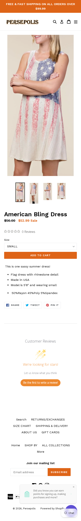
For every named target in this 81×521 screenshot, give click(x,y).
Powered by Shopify (52, 508)
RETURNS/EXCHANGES (48, 419)
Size (6, 239)
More (40, 451)
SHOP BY (31, 445)
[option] (20, 192)
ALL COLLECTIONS (56, 445)
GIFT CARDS (51, 432)
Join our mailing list (40, 463)
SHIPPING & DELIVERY (52, 426)
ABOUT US (29, 432)
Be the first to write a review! (40, 382)
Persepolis (29, 508)
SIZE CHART (22, 426)
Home (15, 445)
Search (21, 419)
